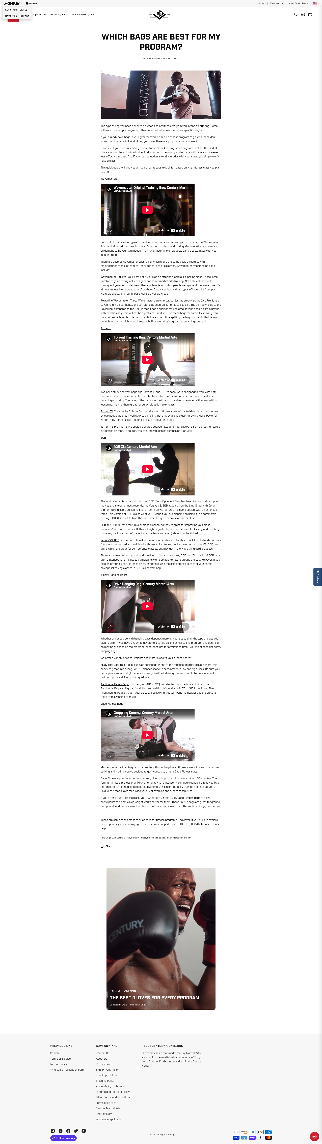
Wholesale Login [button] (277, 3)
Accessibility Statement (110, 1086)
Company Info (106, 1046)
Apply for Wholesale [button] (298, 3)
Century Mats (104, 1114)
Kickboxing (178, 838)
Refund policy (58, 1064)
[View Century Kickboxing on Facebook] (68, 1130)
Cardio (127, 838)
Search (54, 1053)
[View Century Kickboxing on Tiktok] (60, 1130)
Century (135, 838)
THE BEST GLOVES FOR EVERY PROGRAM (154, 998)
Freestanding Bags (156, 838)
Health (169, 838)
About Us (101, 1058)
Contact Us (102, 1053)
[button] (31, 3)
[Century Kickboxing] (161, 15)
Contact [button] (262, 3)
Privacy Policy (104, 1064)
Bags (108, 838)
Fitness (143, 838)
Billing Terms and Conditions (113, 1097)
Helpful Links (61, 1046)
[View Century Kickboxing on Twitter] (75, 1130)
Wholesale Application (109, 1119)
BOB (114, 838)
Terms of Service (60, 1058)
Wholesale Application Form (67, 1069)
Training (188, 838)
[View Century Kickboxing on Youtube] (83, 1130)
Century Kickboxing (165, 1134)
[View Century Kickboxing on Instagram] (52, 1130)
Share (109, 846)
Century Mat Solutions (17, 15)
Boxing (120, 838)
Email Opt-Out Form (108, 1075)
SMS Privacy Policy (107, 1069)
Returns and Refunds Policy (113, 1092)
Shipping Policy (105, 1081)
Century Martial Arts (16, 9)
